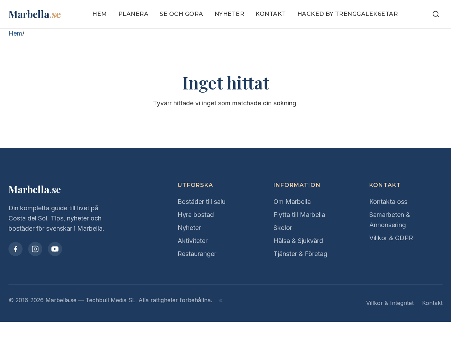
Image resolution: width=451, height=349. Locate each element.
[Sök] (436, 14)
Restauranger (197, 253)
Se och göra (181, 14)
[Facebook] (15, 249)
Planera (133, 14)
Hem (99, 14)
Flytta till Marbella (299, 214)
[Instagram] (35, 249)
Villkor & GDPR (391, 238)
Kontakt (270, 14)
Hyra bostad (196, 214)
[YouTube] (55, 249)
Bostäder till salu (202, 201)
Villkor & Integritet (390, 302)
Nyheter (230, 14)
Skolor (282, 227)
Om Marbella (292, 201)
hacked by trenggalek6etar (347, 14)
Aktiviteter (193, 240)
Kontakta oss (388, 201)
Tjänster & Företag (300, 253)
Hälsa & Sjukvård (298, 240)
